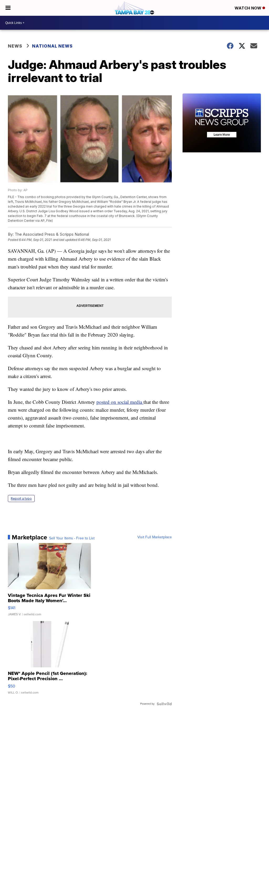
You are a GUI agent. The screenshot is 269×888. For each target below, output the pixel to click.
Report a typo (21, 498)
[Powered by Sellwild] (164, 704)
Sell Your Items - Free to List (72, 538)
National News (52, 46)
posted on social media (119, 402)
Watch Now (248, 8)
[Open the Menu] (8, 8)
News (15, 46)
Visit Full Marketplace (154, 537)
